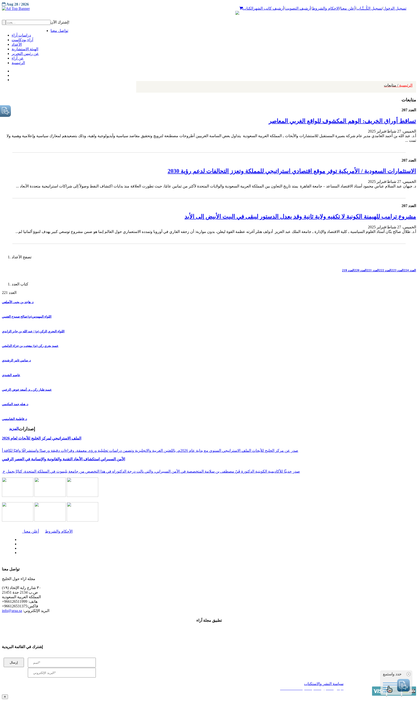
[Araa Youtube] (12, 78)
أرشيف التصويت (298, 8)
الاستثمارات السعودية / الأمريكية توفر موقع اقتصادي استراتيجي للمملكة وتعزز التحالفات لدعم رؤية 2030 (292, 171)
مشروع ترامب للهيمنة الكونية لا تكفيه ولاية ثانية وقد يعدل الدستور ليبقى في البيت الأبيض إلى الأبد (300, 216)
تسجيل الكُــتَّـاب (369, 8)
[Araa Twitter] (12, 74)
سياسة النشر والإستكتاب (323, 684)
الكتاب (248, 8)
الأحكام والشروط (59, 531)
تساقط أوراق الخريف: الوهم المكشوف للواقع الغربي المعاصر (342, 121)
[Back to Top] (5, 696)
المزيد (14, 428)
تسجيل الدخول (394, 8)
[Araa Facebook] (18, 538)
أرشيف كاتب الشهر (268, 8)
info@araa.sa (12, 611)
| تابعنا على (118, 553)
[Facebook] (11, 70)
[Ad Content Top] (209, 9)
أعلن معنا (347, 8)
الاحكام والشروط (325, 8)
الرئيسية (398, 85)
